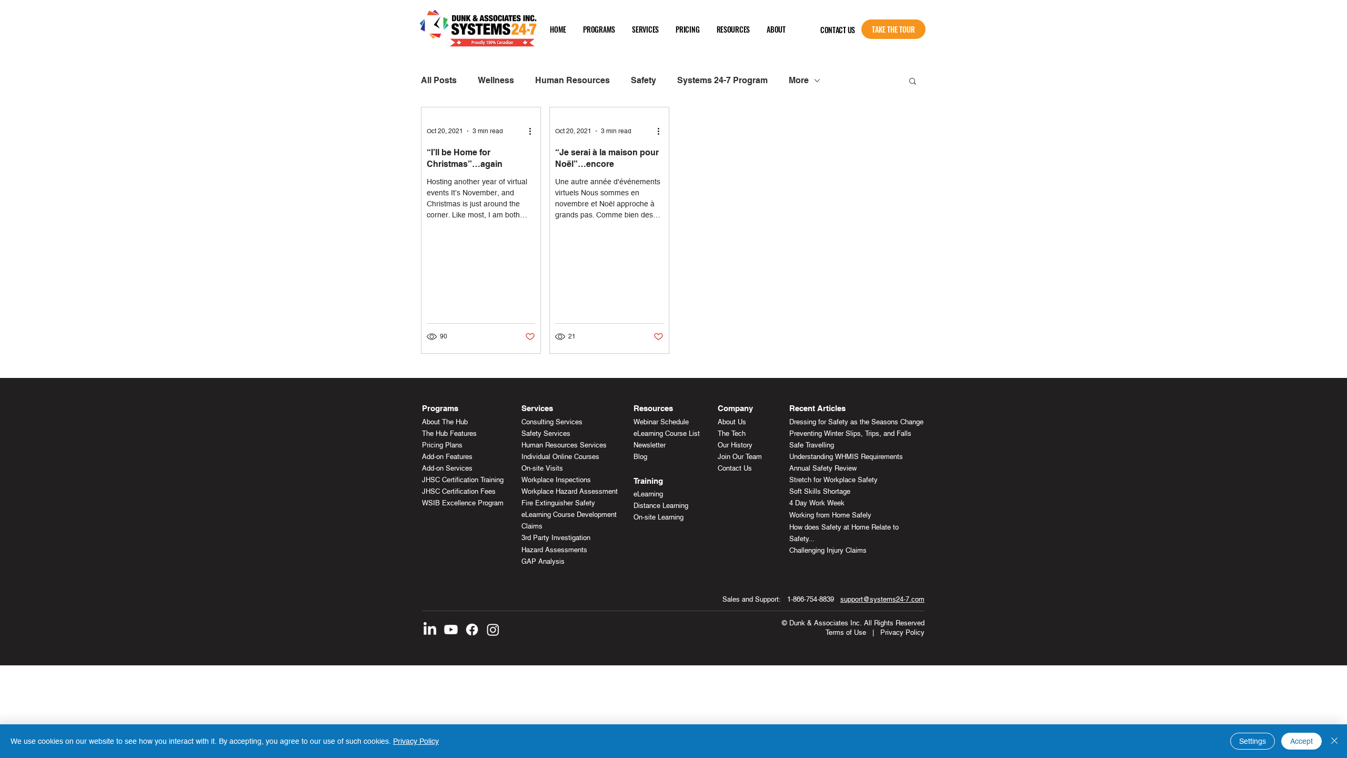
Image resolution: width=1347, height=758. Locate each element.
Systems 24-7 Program (722, 80)
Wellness (496, 80)
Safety (643, 80)
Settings (1252, 741)
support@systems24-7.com (882, 599)
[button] (599, 29)
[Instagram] (493, 629)
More (799, 80)
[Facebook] (472, 629)
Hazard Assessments (554, 550)
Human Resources (572, 80)
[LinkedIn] (430, 629)
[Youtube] (451, 629)
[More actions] (533, 131)
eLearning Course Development (569, 514)
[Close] (1334, 741)
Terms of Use (846, 632)
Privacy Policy (902, 632)
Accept (1301, 741)
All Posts (439, 80)
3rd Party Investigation (555, 538)
